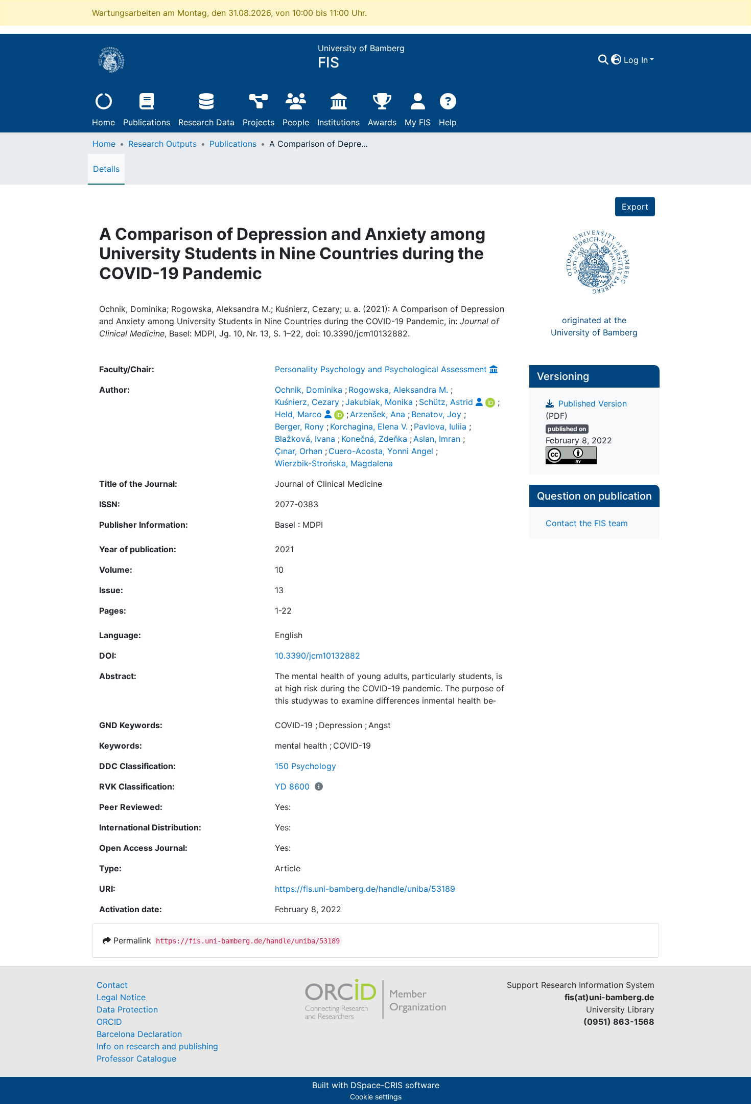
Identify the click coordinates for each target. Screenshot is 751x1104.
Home (103, 122)
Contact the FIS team (587, 523)
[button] (616, 60)
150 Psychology (305, 766)
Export (635, 206)
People (296, 122)
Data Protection (127, 1009)
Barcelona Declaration (139, 1034)
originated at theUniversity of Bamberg (594, 326)
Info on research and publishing (157, 1046)
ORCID (109, 1022)
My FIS (418, 122)
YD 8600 (292, 786)
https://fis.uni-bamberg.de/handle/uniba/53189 (365, 889)
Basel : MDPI (299, 525)
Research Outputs (162, 144)
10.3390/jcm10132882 (317, 655)
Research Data (206, 122)
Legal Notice (121, 997)
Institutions (338, 122)
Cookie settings (376, 1096)
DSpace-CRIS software (394, 1085)
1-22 (283, 610)
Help (448, 122)
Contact (112, 985)
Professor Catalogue (136, 1058)
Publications (146, 122)
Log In (636, 60)
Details (106, 169)
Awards (382, 122)
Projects (258, 122)
